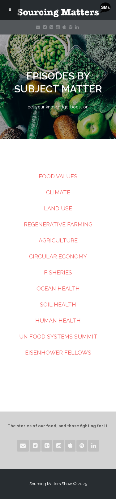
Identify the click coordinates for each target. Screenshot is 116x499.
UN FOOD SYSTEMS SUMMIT (58, 336)
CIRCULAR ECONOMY (58, 256)
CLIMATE (58, 192)
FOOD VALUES (58, 176)
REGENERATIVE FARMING (58, 224)
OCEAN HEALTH (58, 288)
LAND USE (58, 208)
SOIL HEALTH (58, 304)
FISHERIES (58, 272)
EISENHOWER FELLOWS (58, 352)
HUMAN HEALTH (58, 320)
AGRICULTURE (58, 240)
